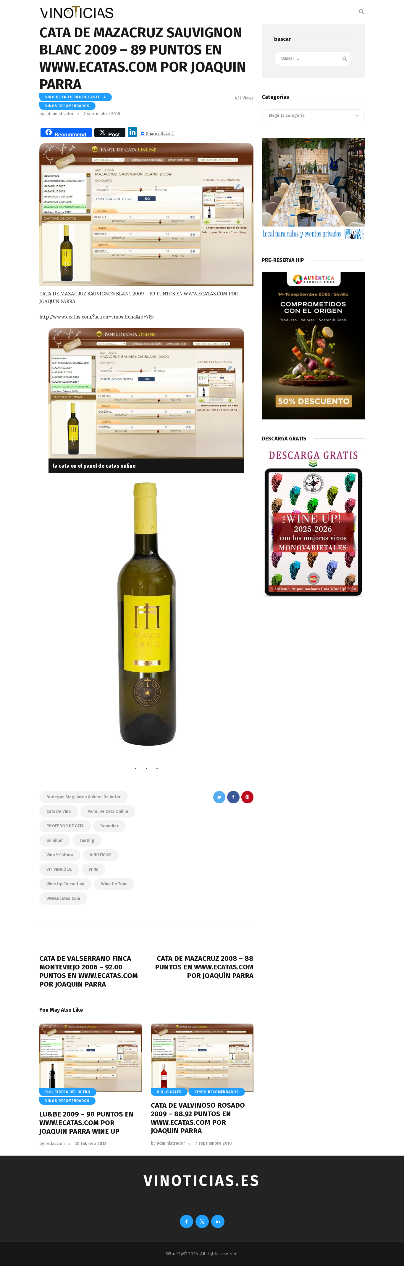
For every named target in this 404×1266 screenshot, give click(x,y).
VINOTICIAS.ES (202, 1180)
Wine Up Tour (114, 884)
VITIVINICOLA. (59, 869)
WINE (93, 869)
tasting (87, 840)
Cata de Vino (58, 811)
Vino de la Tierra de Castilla (75, 97)
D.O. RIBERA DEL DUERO (68, 1092)
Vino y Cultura (59, 855)
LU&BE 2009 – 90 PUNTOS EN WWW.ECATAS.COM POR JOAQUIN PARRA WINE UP (86, 1122)
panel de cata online (108, 811)
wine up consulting (65, 884)
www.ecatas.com (63, 898)
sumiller (54, 840)
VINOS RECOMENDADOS (67, 106)
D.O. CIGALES (169, 1092)
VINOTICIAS (100, 855)
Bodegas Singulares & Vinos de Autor (83, 797)
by (56, 113)
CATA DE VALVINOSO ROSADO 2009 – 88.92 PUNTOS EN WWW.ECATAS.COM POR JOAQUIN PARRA (198, 1118)
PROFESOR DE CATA (65, 826)
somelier (109, 826)
